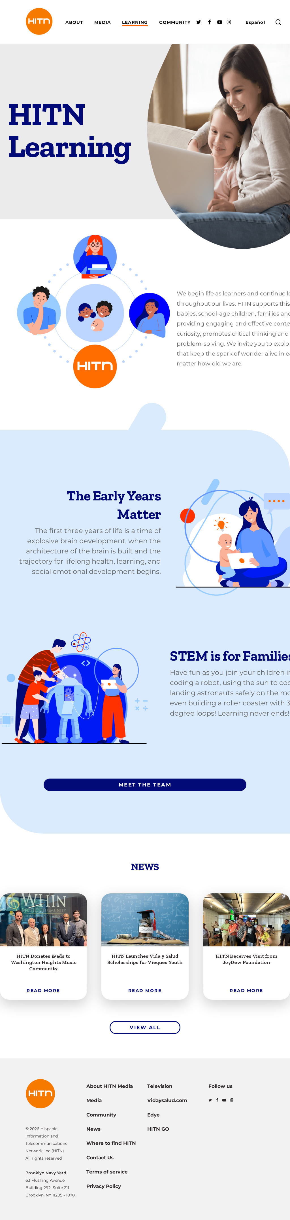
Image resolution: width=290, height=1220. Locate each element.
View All (145, 1027)
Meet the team (145, 785)
